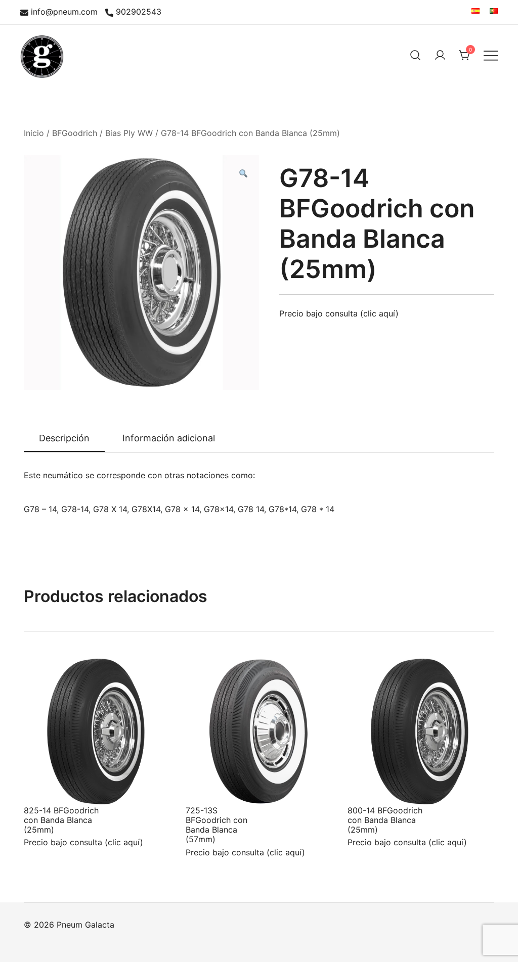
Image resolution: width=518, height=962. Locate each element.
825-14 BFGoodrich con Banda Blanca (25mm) (61, 820)
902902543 (138, 12)
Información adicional (168, 438)
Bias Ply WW (129, 133)
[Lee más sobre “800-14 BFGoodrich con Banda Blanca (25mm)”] (372, 786)
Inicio (34, 133)
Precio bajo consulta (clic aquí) (339, 313)
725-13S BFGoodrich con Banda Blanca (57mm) (216, 825)
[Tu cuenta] (440, 55)
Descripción (64, 438)
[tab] (64, 439)
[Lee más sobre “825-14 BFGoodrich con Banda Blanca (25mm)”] (48, 786)
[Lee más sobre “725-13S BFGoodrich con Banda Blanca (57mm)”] (210, 786)
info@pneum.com (64, 12)
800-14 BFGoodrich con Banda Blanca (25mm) (385, 820)
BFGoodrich (74, 133)
